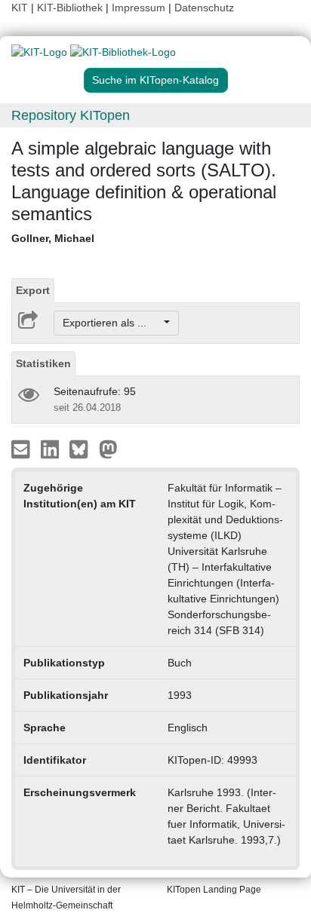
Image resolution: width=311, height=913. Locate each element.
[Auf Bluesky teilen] (82, 449)
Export (33, 290)
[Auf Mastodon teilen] (108, 449)
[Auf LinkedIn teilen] (51, 449)
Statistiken (43, 363)
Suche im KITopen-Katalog (155, 80)
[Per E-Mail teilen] (22, 449)
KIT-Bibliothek (71, 8)
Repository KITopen (70, 115)
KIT (19, 8)
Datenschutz (204, 8)
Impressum (138, 8)
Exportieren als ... (112, 323)
